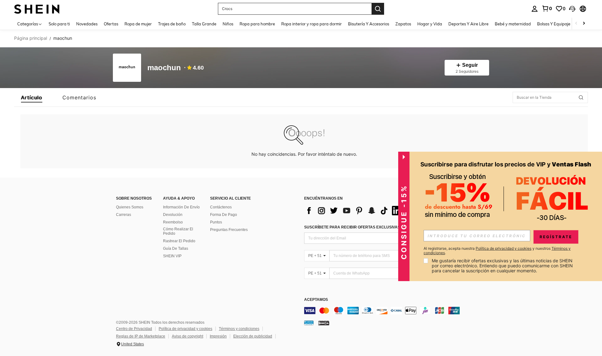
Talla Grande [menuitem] (204, 23)
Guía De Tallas (175, 248)
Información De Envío (181, 207)
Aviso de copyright (187, 336)
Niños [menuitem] (228, 23)
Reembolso (173, 222)
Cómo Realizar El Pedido (178, 231)
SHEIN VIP (172, 256)
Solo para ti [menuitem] (59, 23)
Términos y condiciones (239, 329)
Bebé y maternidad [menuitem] (513, 23)
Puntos (216, 222)
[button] (572, 9)
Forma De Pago (223, 214)
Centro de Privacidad (134, 329)
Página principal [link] (30, 38)
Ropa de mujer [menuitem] (138, 23)
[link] (546, 8)
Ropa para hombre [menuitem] (257, 23)
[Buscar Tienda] (581, 97)
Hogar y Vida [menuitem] (429, 23)
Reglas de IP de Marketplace (140, 336)
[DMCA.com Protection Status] (323, 323)
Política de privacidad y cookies (185, 329)
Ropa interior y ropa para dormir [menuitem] (311, 23)
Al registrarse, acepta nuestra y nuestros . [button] (497, 250)
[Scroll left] (576, 24)
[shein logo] (37, 8)
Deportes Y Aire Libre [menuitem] (468, 23)
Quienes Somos (129, 207)
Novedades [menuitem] (87, 23)
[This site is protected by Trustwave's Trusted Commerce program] (309, 323)
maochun (164, 68)
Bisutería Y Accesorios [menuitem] (368, 23)
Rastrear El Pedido (179, 241)
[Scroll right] (584, 24)
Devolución (172, 214)
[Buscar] (378, 9)
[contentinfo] (398, 310)
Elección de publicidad (252, 336)
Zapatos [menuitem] (403, 23)
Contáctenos (221, 207)
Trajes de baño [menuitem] (172, 23)
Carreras (123, 214)
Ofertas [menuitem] (111, 23)
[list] (354, 210)
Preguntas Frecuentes (229, 230)
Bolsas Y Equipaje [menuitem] (553, 23)
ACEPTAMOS (316, 300)
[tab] (31, 97)
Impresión (218, 336)
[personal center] (534, 9)
